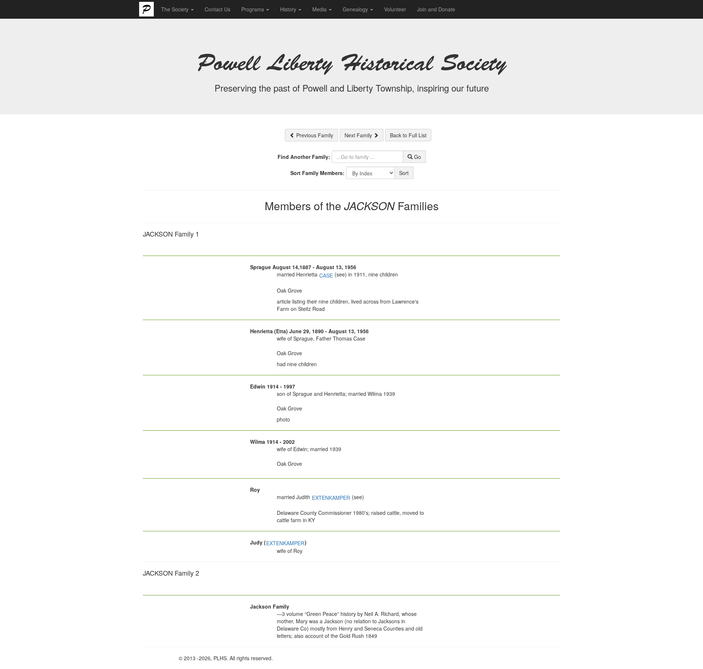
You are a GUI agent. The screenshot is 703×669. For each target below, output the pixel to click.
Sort (404, 172)
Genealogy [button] (356, 9)
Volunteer (395, 9)
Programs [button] (253, 9)
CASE (326, 275)
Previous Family (314, 135)
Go (417, 156)
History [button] (289, 9)
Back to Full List (408, 135)
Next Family (359, 135)
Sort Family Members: (317, 172)
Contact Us (217, 9)
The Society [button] (175, 9)
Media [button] (320, 9)
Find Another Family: (304, 156)
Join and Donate (436, 9)
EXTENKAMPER (331, 497)
